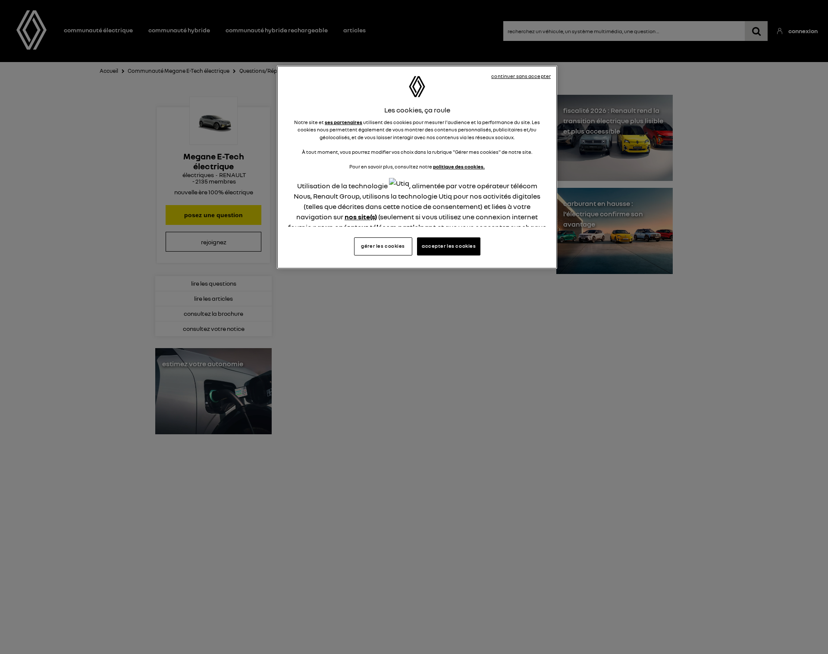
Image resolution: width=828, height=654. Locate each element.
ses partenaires (343, 122)
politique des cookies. (459, 167)
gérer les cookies (383, 246)
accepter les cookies (449, 246)
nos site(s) (361, 216)
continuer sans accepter (521, 76)
